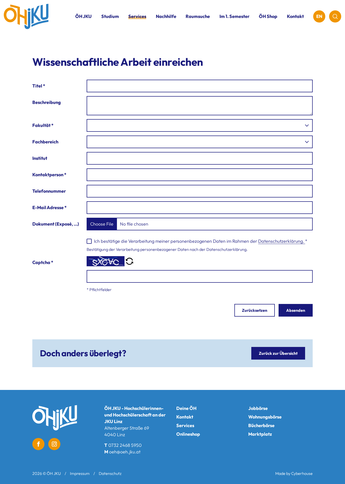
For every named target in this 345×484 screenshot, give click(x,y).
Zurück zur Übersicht (278, 353)
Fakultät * (43, 125)
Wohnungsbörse (265, 417)
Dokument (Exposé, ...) (55, 224)
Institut (39, 158)
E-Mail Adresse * (49, 207)
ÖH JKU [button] (83, 16)
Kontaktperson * (49, 175)
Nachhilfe (166, 16)
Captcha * (42, 262)
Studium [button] (110, 16)
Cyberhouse (302, 473)
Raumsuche (198, 16)
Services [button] (137, 16)
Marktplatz (260, 434)
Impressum (80, 473)
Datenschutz (110, 473)
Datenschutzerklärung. (281, 241)
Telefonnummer (49, 191)
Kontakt (295, 16)
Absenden (295, 310)
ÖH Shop (268, 16)
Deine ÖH (186, 408)
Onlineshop (188, 434)
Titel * (38, 86)
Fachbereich (45, 142)
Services (185, 425)
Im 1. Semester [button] (234, 16)
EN (319, 16)
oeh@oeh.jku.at (124, 452)
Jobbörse (258, 408)
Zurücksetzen (254, 310)
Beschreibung (46, 102)
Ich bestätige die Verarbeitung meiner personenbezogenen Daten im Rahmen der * (200, 241)
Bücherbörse (261, 425)
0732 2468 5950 (125, 445)
